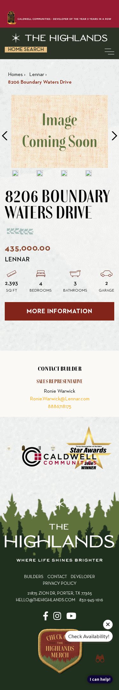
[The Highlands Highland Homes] (59, 38)
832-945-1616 (91, 600)
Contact (57, 577)
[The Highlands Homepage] (59, 531)
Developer (83, 577)
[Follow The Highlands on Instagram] (57, 618)
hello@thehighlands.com (45, 600)
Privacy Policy (59, 584)
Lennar (17, 259)
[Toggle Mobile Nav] (109, 51)
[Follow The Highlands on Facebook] (46, 618)
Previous (4, 135)
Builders (33, 577)
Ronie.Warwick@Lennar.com (59, 399)
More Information (59, 311)
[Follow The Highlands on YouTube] (71, 618)
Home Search (26, 49)
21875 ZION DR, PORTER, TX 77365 (59, 593)
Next (114, 135)
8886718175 (59, 406)
